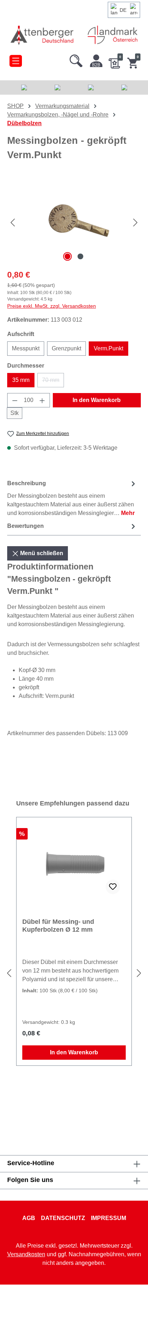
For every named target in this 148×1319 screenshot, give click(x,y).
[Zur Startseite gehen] (42, 35)
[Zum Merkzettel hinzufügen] (113, 887)
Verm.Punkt (108, 348)
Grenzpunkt (66, 348)
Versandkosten (26, 1254)
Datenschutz (63, 1218)
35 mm (20, 380)
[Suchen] (76, 59)
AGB (28, 1218)
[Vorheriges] (12, 222)
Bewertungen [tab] (25, 526)
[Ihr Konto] (96, 59)
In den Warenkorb (97, 400)
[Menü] (15, 59)
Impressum (108, 1218)
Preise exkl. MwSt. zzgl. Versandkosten (51, 306)
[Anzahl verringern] (14, 400)
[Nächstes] (135, 222)
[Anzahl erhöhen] (42, 400)
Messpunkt (26, 348)
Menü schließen (41, 553)
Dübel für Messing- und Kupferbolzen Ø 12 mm (58, 925)
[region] (74, 222)
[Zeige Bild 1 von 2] (67, 256)
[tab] (72, 498)
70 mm (53, 382)
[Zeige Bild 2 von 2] (80, 256)
